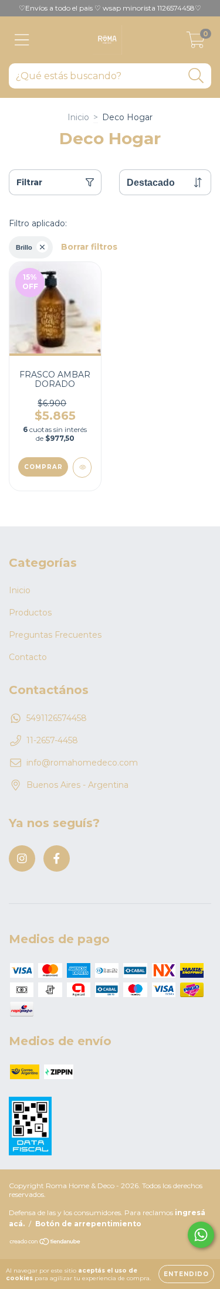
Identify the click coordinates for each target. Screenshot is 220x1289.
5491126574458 (56, 718)
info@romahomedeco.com (82, 762)
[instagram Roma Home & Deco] (22, 858)
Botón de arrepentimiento (88, 1223)
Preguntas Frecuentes (55, 635)
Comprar (43, 467)
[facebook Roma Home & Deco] (56, 858)
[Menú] (22, 40)
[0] (195, 43)
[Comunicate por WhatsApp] (201, 1235)
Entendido (186, 1274)
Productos (30, 612)
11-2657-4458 (52, 740)
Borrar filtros (89, 247)
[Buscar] (196, 76)
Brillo (24, 247)
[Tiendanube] (45, 1243)
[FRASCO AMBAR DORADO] (82, 467)
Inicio (78, 117)
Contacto (28, 657)
